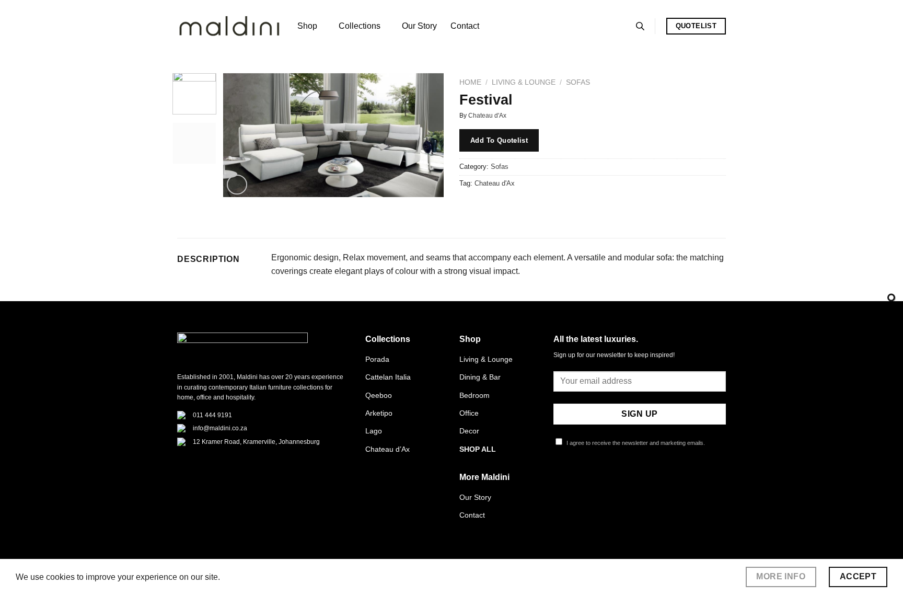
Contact (464, 25)
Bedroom (474, 395)
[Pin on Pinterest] (525, 206)
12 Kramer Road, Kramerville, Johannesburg (256, 441)
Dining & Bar (480, 377)
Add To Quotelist (499, 140)
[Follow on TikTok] (585, 481)
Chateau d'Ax (487, 115)
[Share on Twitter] (487, 206)
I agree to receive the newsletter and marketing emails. (635, 443)
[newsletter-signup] (891, 298)
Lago (373, 431)
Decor (469, 431)
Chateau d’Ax (387, 449)
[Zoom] (237, 185)
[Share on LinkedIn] (544, 206)
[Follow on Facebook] (559, 481)
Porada (377, 359)
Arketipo (378, 413)
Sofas (578, 82)
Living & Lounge (523, 82)
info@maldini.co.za (220, 428)
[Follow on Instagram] (573, 481)
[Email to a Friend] (506, 206)
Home (470, 82)
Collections (359, 25)
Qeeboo (378, 395)
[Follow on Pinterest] (598, 481)
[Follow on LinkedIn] (611, 481)
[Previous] (240, 135)
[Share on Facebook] (469, 206)
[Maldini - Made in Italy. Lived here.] (229, 26)
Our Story (419, 25)
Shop (307, 25)
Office (469, 413)
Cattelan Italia (388, 377)
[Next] (426, 135)
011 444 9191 (212, 415)
